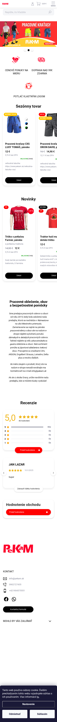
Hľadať (50, 12)
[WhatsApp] (13, 598)
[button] (53, 473)
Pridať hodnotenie (16, 512)
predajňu (14, 381)
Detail (19, 180)
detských (25, 337)
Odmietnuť (15, 714)
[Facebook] (5, 598)
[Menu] (53, 4)
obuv (29, 330)
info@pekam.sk (38, 371)
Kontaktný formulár (18, 609)
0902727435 (15, 584)
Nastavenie (28, 704)
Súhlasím (42, 714)
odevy (17, 330)
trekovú (43, 347)
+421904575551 (17, 590)
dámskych (13, 337)
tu (38, 696)
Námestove (43, 320)
